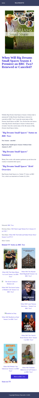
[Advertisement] (19, 90)
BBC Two (11, 225)
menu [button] (3, 3)
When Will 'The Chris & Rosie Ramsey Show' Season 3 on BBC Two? (28, 338)
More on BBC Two (19, 376)
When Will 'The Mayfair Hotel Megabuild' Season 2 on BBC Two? (28, 274)
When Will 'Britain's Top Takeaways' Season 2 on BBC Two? (10, 369)
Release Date (19, 395)
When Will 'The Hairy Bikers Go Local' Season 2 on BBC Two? (10, 274)
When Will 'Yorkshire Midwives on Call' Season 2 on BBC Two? (28, 370)
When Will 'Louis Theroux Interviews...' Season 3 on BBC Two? (28, 306)
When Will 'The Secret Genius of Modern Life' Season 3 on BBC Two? (10, 290)
